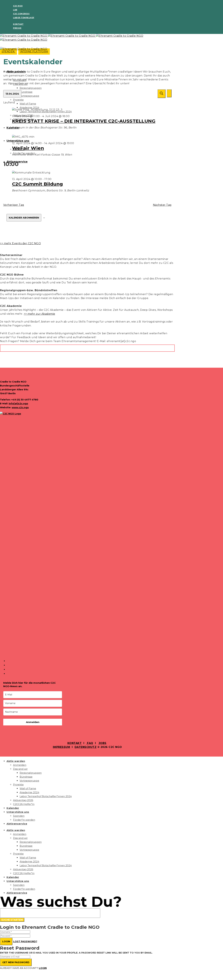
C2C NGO (18, 6)
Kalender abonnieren (24, 217)
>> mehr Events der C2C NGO (20, 243)
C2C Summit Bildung (37, 184)
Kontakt (18, 24)
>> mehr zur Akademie (39, 313)
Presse (17, 28)
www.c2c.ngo (20, 407)
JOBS (102, 743)
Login (6, 941)
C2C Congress (21, 14)
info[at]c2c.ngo (18, 403)
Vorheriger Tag (13, 204)
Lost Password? (25, 941)
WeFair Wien (28, 148)
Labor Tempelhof (23, 17)
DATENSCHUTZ (86, 747)
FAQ (89, 743)
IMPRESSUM (61, 747)
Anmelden (32, 722)
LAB (15, 10)
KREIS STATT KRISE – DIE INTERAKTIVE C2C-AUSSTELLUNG (84, 121)
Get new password (15, 962)
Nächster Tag (162, 204)
